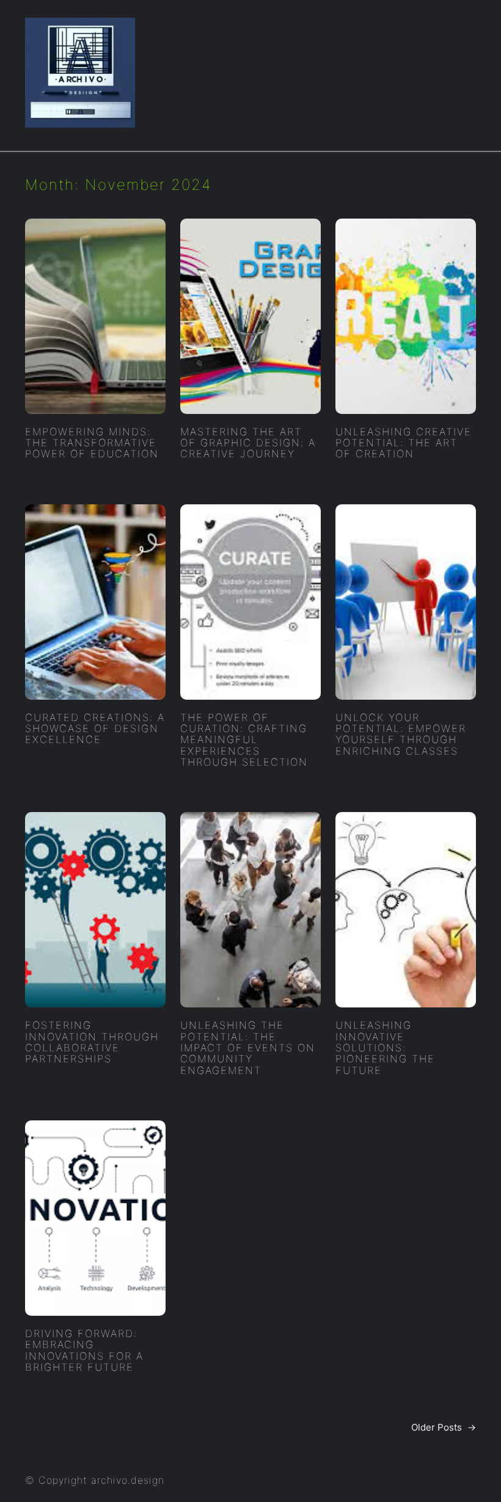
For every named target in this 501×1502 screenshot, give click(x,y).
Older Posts (443, 1427)
